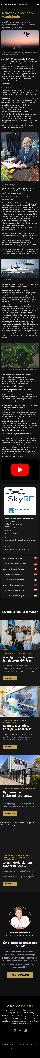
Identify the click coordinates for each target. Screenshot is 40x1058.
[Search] (34, 4)
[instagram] (20, 1030)
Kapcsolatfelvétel (20, 975)
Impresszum (13, 1048)
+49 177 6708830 (10, 533)
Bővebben (9, 678)
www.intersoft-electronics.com (16, 549)
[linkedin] (25, 1030)
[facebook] (14, 1030)
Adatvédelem (26, 1048)
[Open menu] (37, 4)
